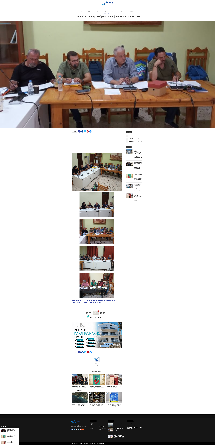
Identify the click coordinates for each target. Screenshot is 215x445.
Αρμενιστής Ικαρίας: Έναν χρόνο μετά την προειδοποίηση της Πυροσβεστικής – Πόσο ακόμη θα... (119, 430)
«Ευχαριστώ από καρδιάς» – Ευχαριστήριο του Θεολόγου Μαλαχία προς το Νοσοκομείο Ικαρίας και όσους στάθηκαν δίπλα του (138, 153)
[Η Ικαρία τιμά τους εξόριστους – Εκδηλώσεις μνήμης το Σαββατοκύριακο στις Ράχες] (114, 379)
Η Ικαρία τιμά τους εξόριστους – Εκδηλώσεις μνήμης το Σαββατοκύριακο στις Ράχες (138, 197)
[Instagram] (74, 3)
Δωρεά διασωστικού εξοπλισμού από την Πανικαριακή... (11, 430)
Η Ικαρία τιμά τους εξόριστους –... (10, 442)
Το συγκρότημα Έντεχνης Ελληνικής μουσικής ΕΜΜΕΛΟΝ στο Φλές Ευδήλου (114, 405)
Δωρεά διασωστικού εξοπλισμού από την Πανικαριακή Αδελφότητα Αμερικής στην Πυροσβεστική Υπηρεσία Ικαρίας (138, 166)
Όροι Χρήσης (101, 426)
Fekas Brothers (95, 443)
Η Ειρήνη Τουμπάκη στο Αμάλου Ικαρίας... (11, 436)
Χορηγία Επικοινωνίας (92, 426)
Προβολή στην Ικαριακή (92, 424)
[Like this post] (79, 131)
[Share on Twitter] (85, 131)
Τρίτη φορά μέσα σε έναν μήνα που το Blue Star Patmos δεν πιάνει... (119, 425)
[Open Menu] (72, 7)
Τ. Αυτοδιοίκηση (88, 11)
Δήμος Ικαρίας (96, 11)
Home (82, 11)
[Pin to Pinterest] (88, 131)
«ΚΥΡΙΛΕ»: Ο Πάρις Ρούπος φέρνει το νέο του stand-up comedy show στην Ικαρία (137, 187)
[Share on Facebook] (82, 131)
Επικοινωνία (101, 423)
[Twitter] (73, 3)
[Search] (142, 3)
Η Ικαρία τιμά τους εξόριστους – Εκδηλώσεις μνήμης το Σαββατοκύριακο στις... (113, 388)
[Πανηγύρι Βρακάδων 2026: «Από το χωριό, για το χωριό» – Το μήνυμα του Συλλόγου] (97, 397)
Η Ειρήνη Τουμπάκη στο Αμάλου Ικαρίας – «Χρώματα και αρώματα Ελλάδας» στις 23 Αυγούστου (138, 177)
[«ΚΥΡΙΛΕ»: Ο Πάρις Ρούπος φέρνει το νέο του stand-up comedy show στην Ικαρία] (129, 186)
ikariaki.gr (100, 18)
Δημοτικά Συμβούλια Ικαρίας (105, 11)
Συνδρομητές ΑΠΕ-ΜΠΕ (102, 429)
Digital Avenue (101, 443)
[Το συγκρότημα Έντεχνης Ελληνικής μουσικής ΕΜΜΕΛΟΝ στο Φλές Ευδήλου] (114, 397)
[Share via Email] (90, 131)
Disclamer (92, 428)
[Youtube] (76, 3)
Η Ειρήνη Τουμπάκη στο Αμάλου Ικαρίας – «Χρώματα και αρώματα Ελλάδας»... (97, 388)
